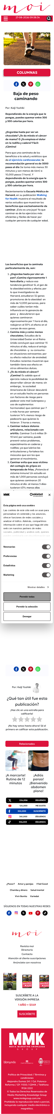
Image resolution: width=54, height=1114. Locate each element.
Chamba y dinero (18, 890)
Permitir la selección (27, 606)
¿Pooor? (10, 884)
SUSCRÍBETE (27, 1014)
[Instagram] (16, 913)
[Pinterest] (38, 913)
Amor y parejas (25, 884)
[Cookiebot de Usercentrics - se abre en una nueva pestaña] (31, 495)
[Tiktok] (45, 913)
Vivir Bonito (21, 896)
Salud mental (37, 890)
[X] (23, 84)
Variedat (34, 896)
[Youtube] (31, 913)
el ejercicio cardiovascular (24, 159)
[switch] (46, 556)
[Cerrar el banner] (49, 495)
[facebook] (16, 84)
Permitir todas (27, 596)
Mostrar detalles (36, 587)
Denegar (27, 616)
